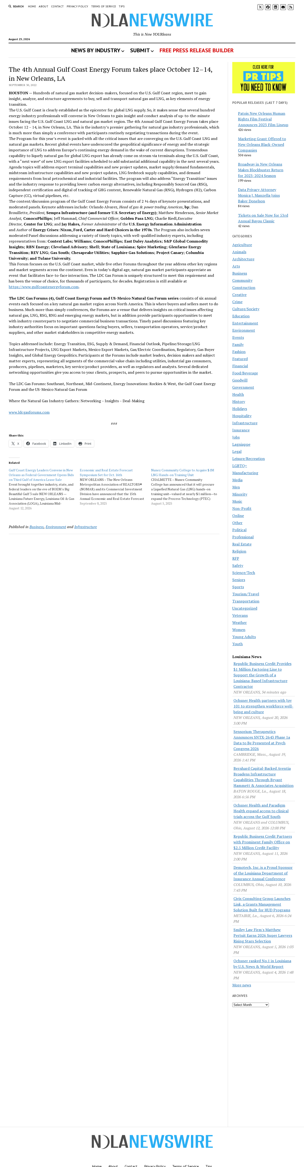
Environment (56, 526)
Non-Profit (242, 508)
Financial (240, 365)
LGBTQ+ (239, 465)
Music (237, 501)
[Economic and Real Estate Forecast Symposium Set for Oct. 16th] (115, 487)
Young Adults (244, 636)
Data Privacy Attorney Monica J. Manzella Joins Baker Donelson (259, 195)
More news (241, 985)
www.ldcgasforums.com (29, 412)
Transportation (245, 601)
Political (239, 529)
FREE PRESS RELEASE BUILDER (197, 50)
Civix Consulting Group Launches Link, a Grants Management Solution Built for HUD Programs (261, 904)
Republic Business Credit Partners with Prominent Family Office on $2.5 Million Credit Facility (262, 842)
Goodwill (239, 380)
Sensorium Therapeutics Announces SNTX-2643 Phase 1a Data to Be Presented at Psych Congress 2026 (261, 740)
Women (238, 629)
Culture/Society (245, 308)
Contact (57, 6)
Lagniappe (241, 444)
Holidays (239, 408)
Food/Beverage (245, 373)
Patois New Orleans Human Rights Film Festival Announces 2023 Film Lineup (263, 119)
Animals (239, 251)
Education (241, 316)
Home (32, 6)
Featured (240, 358)
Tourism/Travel (245, 594)
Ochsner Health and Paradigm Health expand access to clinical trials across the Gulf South (261, 811)
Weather (239, 622)
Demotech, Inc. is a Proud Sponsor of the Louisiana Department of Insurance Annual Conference (263, 873)
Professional (243, 537)
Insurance (241, 430)
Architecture (243, 259)
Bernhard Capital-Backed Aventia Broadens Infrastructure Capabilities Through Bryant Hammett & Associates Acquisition (263, 777)
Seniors (238, 579)
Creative (239, 294)
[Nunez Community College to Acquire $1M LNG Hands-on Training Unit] (186, 487)
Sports (238, 586)
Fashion (239, 351)
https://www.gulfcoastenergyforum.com (44, 286)
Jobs (236, 437)
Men (236, 487)
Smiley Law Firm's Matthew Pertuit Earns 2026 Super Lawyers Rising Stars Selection (262, 935)
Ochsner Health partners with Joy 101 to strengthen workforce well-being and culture (263, 706)
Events (238, 337)
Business (36, 526)
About (43, 6)
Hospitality (242, 415)
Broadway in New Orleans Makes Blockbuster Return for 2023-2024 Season (260, 170)
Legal (237, 451)
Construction (243, 287)
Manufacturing (245, 472)
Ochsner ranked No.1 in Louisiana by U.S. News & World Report (262, 963)
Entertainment (245, 323)
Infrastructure (85, 526)
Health (238, 394)
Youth (237, 643)
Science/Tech (243, 572)
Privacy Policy (77, 6)
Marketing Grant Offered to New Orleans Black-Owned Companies (262, 144)
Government (243, 387)
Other (237, 522)
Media (237, 480)
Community (242, 280)
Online (238, 515)
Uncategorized (244, 608)
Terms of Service (103, 6)
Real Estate (242, 544)
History (238, 401)
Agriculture (242, 244)
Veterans (240, 615)
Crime (237, 301)
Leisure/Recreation (248, 458)
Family (238, 344)
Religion (239, 551)
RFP (235, 558)
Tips (122, 6)
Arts (236, 266)
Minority (239, 494)
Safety (237, 565)
